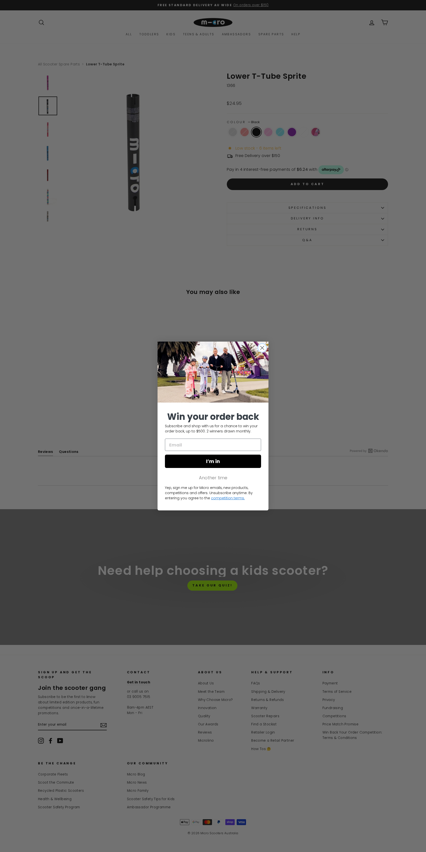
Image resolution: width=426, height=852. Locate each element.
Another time (213, 478)
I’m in (213, 461)
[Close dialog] (262, 348)
